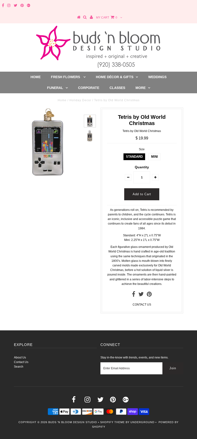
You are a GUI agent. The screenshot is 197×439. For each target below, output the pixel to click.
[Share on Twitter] (141, 295)
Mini (154, 156)
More (140, 88)
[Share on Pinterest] (149, 295)
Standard (134, 156)
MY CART (106, 17)
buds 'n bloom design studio (72, 422)
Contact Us (21, 362)
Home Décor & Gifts (114, 77)
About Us (20, 357)
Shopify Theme (112, 422)
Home (36, 77)
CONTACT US (142, 304)
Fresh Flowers (66, 77)
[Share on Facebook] (133, 295)
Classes (117, 88)
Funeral (55, 88)
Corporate (88, 88)
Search (18, 366)
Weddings (157, 77)
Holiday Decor (80, 100)
